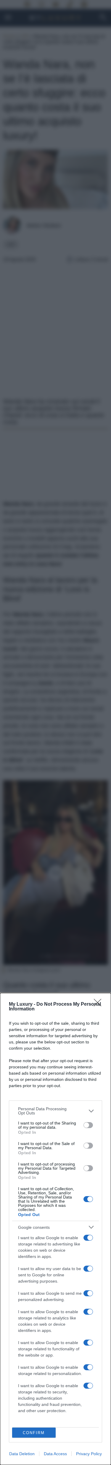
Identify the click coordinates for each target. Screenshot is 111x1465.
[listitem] (55, 1111)
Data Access (55, 1453)
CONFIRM (34, 1433)
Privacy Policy (89, 1453)
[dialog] (55, 1229)
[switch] (88, 1125)
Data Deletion (22, 1453)
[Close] (99, 1004)
